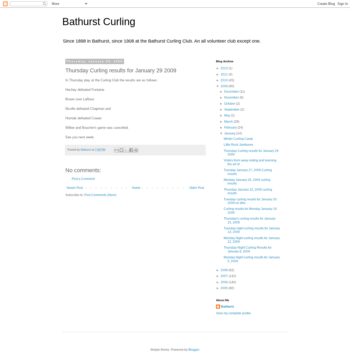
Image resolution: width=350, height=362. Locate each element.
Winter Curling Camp (238, 139)
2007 (225, 276)
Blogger (193, 349)
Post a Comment (83, 179)
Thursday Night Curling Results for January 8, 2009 (248, 249)
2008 (225, 270)
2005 (225, 288)
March (229, 121)
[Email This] (116, 150)
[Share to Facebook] (131, 150)
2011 (225, 74)
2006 (225, 282)
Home (136, 188)
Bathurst (227, 306)
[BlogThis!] (121, 150)
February (231, 127)
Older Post (196, 188)
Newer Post (75, 188)
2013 (225, 68)
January (230, 133)
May (227, 115)
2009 (225, 86)
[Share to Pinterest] (136, 150)
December (232, 91)
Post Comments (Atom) (100, 195)
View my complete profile (233, 313)
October (230, 103)
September (232, 109)
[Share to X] (126, 150)
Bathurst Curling (98, 21)
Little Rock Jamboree (238, 144)
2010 (225, 80)
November (232, 97)
